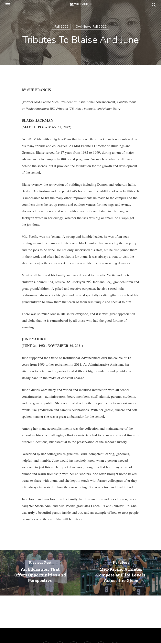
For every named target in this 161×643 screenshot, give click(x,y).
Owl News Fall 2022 (91, 26)
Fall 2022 (61, 26)
